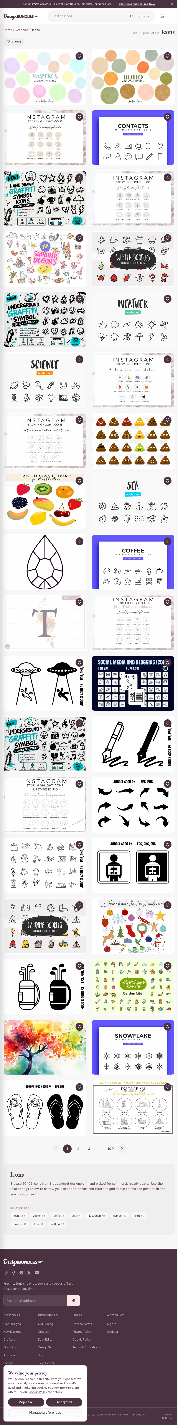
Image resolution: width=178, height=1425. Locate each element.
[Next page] (122, 1148)
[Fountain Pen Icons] (133, 744)
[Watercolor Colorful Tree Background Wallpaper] (45, 1047)
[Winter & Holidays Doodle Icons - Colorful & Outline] (133, 259)
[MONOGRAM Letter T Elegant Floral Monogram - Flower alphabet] (45, 623)
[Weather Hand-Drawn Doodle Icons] (133, 319)
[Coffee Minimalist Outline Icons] (133, 562)
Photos (8, 1363)
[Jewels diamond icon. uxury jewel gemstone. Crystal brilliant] (45, 562)
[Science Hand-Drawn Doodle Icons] (45, 380)
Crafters (9, 1339)
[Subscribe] (73, 1301)
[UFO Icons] (45, 683)
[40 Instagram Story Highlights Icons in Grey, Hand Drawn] (133, 198)
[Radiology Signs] (133, 865)
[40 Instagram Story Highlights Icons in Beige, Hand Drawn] (45, 137)
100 (111, 1149)
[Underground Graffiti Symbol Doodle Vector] (45, 744)
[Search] (131, 16)
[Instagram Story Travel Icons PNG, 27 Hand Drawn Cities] (133, 1108)
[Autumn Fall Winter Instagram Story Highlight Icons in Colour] (133, 380)
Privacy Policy (82, 1332)
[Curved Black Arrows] (133, 804)
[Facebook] (13, 1272)
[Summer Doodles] (45, 259)
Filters (16, 42)
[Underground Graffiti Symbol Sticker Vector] (45, 319)
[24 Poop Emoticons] (133, 441)
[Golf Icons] (45, 986)
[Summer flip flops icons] (45, 1108)
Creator (43, 1332)
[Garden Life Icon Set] (133, 986)
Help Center (46, 1363)
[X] (29, 1272)
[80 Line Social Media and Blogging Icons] (133, 683)
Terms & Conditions (86, 1347)
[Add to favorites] (79, 56)
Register (112, 1332)
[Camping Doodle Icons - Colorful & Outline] (45, 926)
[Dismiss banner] (172, 4)
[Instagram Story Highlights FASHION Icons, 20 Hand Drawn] (133, 623)
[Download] (69, 56)
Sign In (111, 1324)
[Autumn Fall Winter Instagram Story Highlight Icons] (45, 441)
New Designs (12, 1332)
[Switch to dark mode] (162, 16)
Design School (48, 1347)
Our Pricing (45, 1324)
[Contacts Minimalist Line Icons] (133, 137)
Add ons (9, 1355)
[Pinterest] (21, 1272)
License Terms (82, 1324)
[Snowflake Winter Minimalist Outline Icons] (133, 1047)
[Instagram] (5, 1272)
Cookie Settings (167, 1416)
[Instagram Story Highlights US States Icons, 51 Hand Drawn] (45, 804)
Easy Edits (45, 1339)
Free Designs (12, 1324)
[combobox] (90, 16)
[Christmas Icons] (45, 865)
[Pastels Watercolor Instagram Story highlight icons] (45, 77)
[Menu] (171, 16)
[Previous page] (56, 1148)
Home (7, 30)
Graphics (22, 30)
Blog (41, 1355)
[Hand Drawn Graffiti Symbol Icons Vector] (45, 198)
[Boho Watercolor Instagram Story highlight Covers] (133, 77)
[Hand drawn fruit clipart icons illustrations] (45, 501)
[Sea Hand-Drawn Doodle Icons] (133, 501)
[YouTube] (37, 1272)
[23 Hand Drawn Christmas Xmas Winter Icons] (133, 926)
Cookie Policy (82, 1339)
